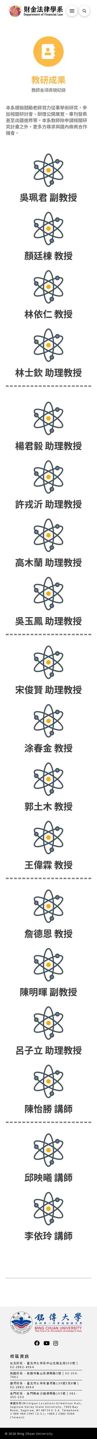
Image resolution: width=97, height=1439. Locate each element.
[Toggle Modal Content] (84, 10)
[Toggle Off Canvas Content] (72, 10)
